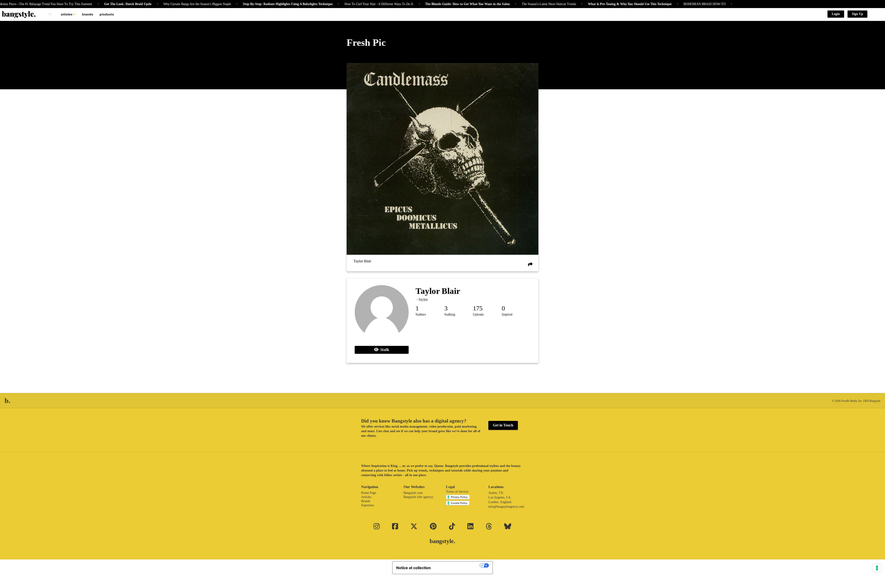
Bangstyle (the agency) (418, 497)
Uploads (478, 314)
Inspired (507, 314)
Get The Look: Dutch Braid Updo (100, 4)
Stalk (383, 349)
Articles (66, 14)
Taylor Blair (362, 261)
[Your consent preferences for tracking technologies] (877, 568)
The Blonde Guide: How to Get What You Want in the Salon (439, 4)
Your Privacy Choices (457, 565)
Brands (87, 14)
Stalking (449, 314)
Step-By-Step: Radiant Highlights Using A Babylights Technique (260, 4)
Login (836, 14)
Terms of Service (457, 491)
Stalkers (421, 314)
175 (478, 308)
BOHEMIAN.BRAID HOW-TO (677, 4)
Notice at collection (413, 567)
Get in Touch (503, 425)
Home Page (368, 493)
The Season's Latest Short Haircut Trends (521, 4)
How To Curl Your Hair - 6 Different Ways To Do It (351, 4)
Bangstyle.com (413, 493)
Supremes (367, 505)
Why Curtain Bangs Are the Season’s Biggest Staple (169, 4)
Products (107, 14)
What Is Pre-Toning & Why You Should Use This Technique (602, 4)
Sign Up (857, 14)
